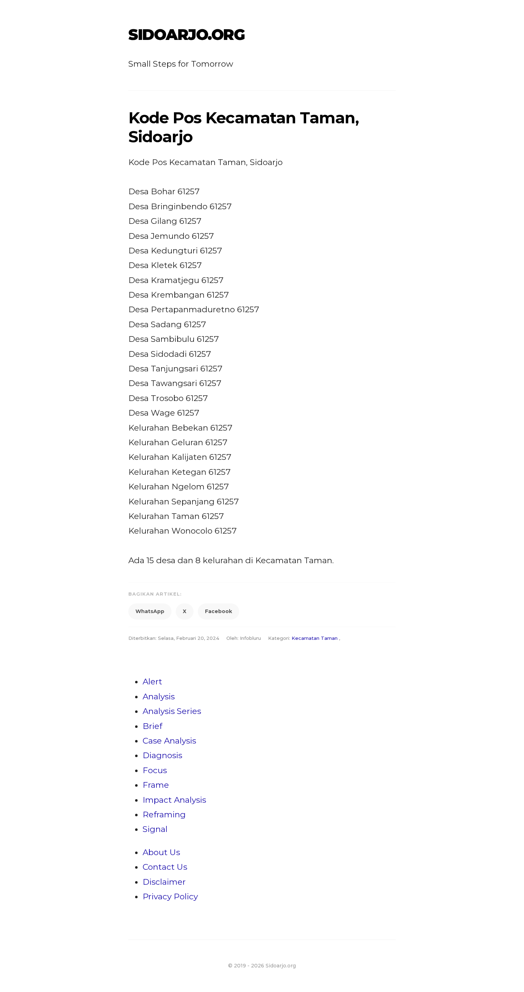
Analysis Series (172, 711)
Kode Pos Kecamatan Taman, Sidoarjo (243, 127)
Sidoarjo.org (186, 34)
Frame (156, 785)
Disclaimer (164, 882)
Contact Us (165, 867)
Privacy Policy (170, 896)
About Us (161, 852)
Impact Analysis (174, 800)
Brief (152, 726)
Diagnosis (162, 755)
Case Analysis (169, 741)
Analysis (159, 696)
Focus (155, 770)
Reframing (164, 814)
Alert (152, 682)
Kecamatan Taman (315, 638)
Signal (155, 829)
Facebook (218, 611)
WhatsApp (149, 611)
